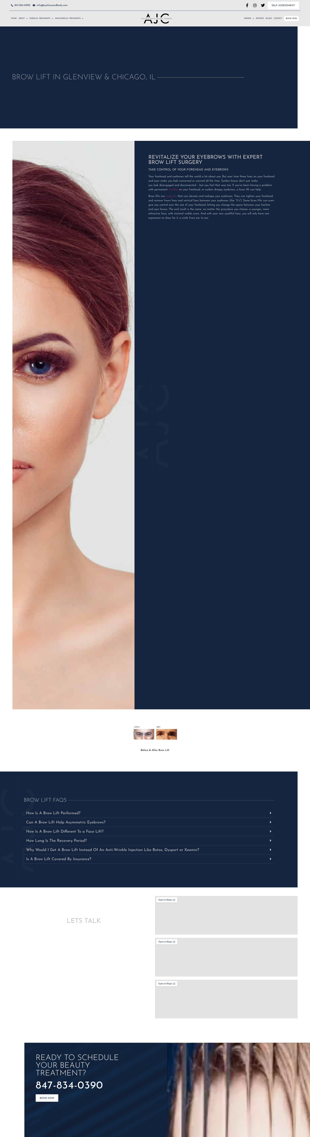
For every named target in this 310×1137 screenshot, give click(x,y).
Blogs (269, 18)
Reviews (260, 18)
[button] (149, 813)
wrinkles (173, 189)
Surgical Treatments (39, 18)
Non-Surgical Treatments (68, 18)
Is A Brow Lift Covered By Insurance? (58, 859)
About (22, 18)
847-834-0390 (69, 1086)
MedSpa (247, 18)
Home (14, 18)
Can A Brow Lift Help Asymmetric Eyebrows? (65, 822)
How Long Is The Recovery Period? (56, 841)
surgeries (171, 196)
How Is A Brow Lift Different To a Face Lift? (64, 832)
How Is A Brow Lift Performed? (53, 813)
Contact (278, 18)
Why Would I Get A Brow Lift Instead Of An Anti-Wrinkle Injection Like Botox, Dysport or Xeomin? (112, 850)
